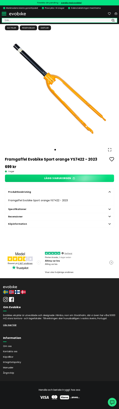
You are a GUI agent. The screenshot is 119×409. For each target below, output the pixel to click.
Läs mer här (10, 325)
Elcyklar (11, 28)
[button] (59, 89)
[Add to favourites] (111, 159)
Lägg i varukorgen (57, 178)
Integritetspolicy (12, 362)
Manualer (8, 367)
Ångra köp (8, 372)
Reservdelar (28, 28)
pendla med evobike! (71, 2)
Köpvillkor (8, 356)
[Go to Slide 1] (55, 150)
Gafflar (45, 28)
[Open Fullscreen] (110, 150)
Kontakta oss (10, 351)
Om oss (7, 346)
